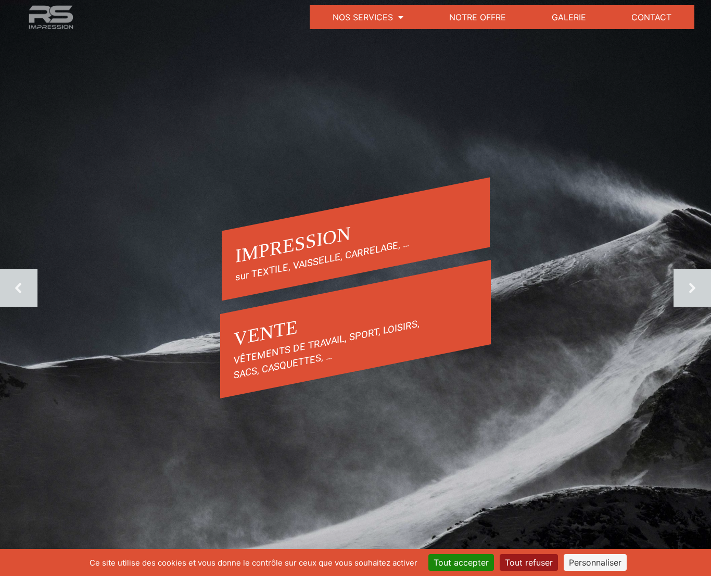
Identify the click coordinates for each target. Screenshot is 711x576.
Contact (651, 17)
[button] (18, 288)
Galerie (569, 17)
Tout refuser (529, 562)
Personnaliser (595, 562)
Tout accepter (461, 562)
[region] (355, 288)
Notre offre (477, 17)
